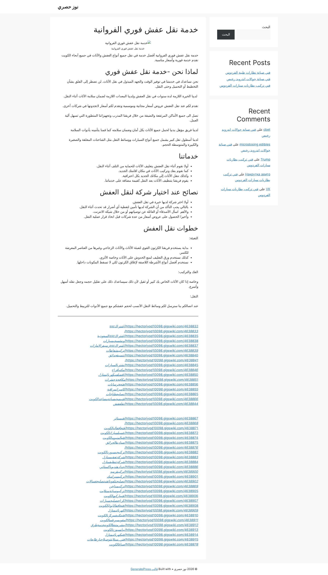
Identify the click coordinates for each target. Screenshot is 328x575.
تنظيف (150, 462)
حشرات (151, 380)
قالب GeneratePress (144, 569)
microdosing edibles (255, 144)
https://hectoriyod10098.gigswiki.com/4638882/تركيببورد (148, 452)
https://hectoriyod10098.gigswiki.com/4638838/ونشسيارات (150, 341)
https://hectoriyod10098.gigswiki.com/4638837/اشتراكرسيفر (144, 346)
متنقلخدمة (144, 525)
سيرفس (149, 520)
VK (268, 189)
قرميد (154, 472)
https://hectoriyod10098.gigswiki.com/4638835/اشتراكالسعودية (147, 336)
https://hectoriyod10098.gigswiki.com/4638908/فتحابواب (148, 506)
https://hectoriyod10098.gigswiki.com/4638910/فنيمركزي (148, 515)
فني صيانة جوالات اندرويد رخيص (248, 79)
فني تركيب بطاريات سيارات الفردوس (245, 85)
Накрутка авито (257, 174)
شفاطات (152, 350)
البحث (266, 27)
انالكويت (150, 530)
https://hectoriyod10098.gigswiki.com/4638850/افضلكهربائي (148, 375)
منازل (153, 510)
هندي (148, 467)
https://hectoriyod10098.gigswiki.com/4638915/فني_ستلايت (154, 539)
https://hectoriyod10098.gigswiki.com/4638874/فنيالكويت (150, 438)
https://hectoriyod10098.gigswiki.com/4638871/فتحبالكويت (151, 428)
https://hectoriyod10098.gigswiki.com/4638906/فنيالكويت (151, 496)
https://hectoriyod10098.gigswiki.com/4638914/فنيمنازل (151, 535)
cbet (266, 129)
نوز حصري (68, 7)
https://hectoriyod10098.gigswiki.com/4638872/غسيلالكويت (149, 433)
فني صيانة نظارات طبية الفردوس (248, 72)
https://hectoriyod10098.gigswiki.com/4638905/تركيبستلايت (149, 491)
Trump (265, 159)
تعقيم (150, 457)
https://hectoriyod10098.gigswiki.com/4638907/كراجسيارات (149, 501)
